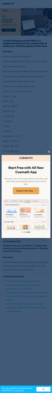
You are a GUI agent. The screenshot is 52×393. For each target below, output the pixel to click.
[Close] (49, 152)
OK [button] (43, 389)
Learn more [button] (19, 390)
